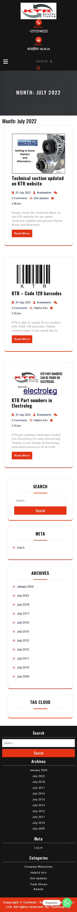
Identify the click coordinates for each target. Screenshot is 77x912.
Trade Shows (38, 884)
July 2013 (23, 640)
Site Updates (41, 198)
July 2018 (23, 604)
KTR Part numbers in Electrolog (32, 403)
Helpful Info (41, 308)
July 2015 (23, 631)
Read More (22, 233)
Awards (38, 889)
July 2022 (23, 595)
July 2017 (23, 613)
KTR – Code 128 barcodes (37, 293)
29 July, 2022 (23, 192)
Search (40, 510)
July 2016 (23, 622)
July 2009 (23, 676)
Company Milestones (39, 866)
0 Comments (19, 198)
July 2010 (23, 667)
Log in (21, 547)
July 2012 (23, 649)
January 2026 (25, 586)
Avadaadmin (44, 192)
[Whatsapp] (67, 903)
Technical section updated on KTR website (38, 181)
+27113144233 (39, 31)
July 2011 (23, 658)
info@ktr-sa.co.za (38, 48)
